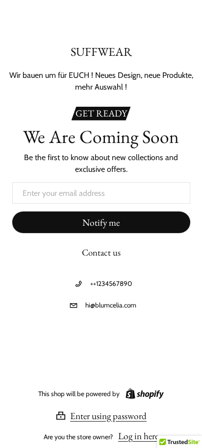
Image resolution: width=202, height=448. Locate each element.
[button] (101, 415)
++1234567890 (111, 283)
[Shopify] (143, 394)
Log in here (138, 436)
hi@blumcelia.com (110, 305)
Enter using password (108, 415)
